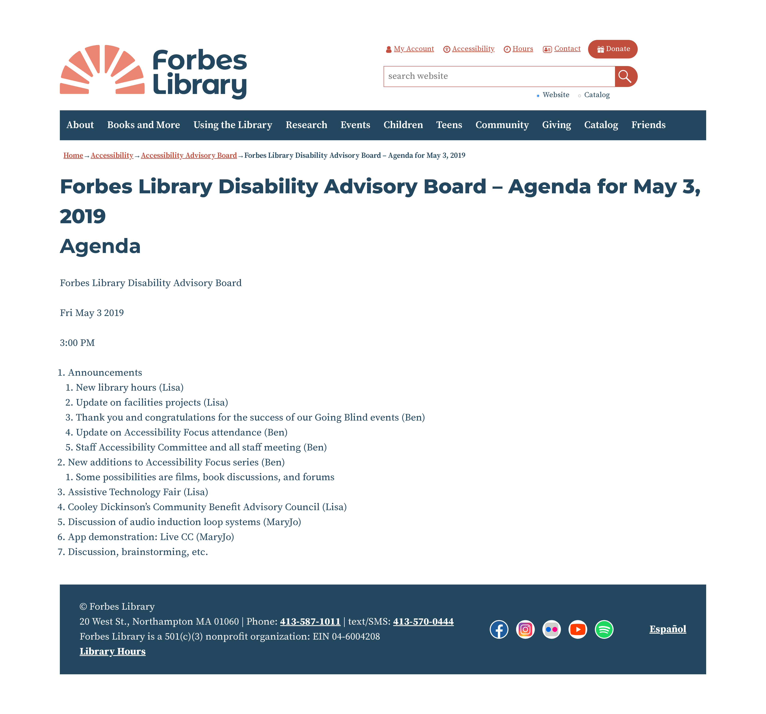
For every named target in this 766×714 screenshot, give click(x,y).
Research (306, 125)
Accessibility (473, 49)
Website (555, 95)
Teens (449, 125)
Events (355, 125)
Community (502, 125)
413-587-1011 (310, 621)
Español (668, 629)
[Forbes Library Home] (153, 72)
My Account (414, 49)
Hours (522, 49)
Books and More (143, 125)
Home (73, 155)
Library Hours (113, 651)
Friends (648, 125)
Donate (618, 49)
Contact (567, 48)
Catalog (596, 95)
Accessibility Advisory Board (189, 155)
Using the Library (232, 125)
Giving (556, 125)
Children (403, 125)
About (80, 125)
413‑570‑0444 (423, 621)
